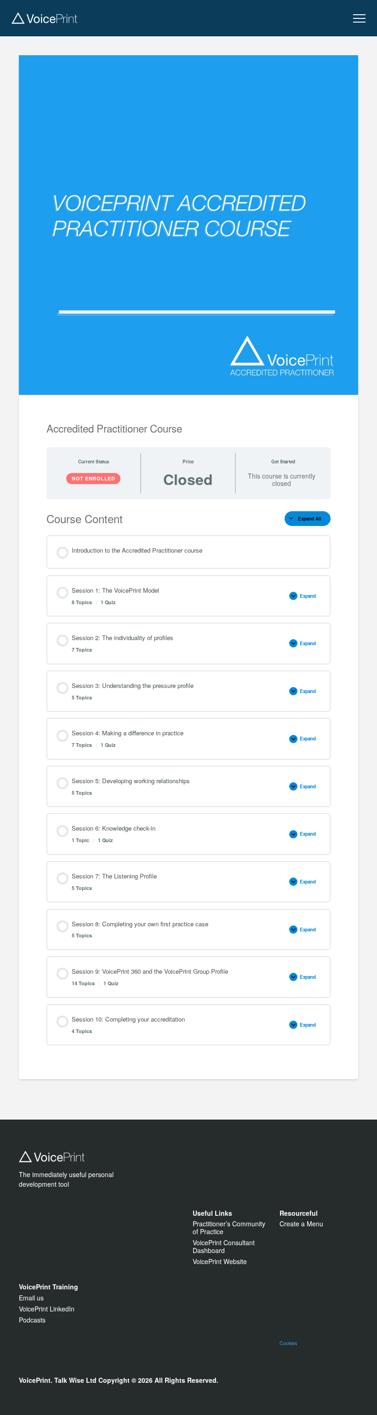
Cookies (288, 1343)
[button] (359, 18)
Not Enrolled (93, 478)
